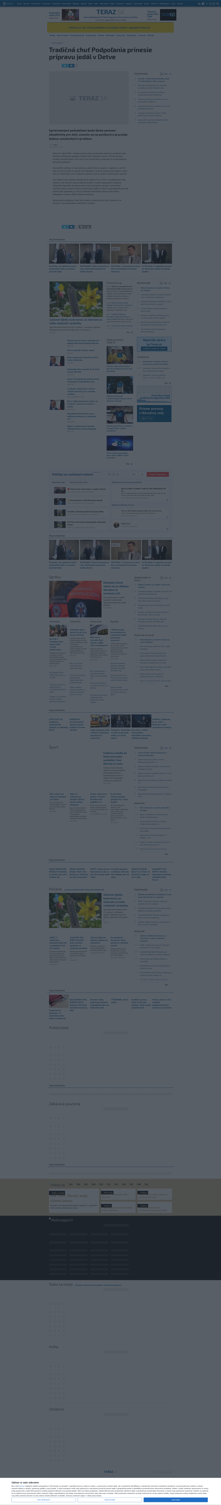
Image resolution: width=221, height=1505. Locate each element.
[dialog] (110, 1491)
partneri (22, 1486)
